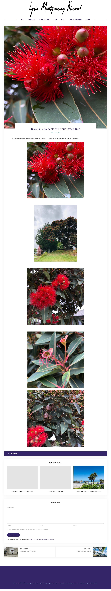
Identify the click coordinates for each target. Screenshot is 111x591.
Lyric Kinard (13, 453)
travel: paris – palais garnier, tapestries (22, 491)
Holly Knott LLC (93, 583)
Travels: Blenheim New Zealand (28, 551)
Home (22, 19)
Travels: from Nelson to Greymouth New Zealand (88, 491)
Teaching (31, 19)
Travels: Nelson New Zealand (84, 551)
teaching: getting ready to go (55, 491)
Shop (55, 19)
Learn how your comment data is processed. (42, 539)
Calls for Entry (76, 19)
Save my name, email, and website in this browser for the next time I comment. (28, 529)
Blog (63, 19)
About (88, 19)
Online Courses (44, 19)
